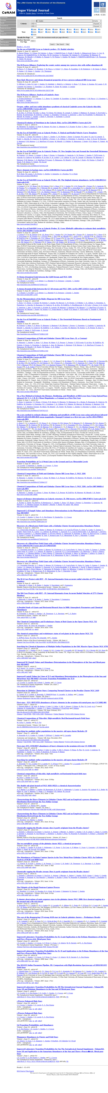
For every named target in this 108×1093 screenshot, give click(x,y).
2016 (34, 32)
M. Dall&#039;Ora (30, 55)
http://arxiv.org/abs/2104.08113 (27, 224)
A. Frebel (56, 69)
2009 (56, 29)
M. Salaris (44, 194)
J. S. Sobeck (21, 863)
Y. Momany (32, 791)
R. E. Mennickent (66, 535)
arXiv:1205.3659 (22, 781)
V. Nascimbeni (54, 585)
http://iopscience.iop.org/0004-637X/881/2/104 (32, 351)
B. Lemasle (66, 113)
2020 (63, 32)
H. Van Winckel (39, 834)
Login (2, 50)
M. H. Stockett (71, 943)
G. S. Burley (72, 613)
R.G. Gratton (56, 650)
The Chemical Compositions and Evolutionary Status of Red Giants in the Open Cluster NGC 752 (57, 622)
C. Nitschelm (73, 555)
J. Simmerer (65, 891)
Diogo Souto (27, 532)
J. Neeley (85, 141)
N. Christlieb (55, 99)
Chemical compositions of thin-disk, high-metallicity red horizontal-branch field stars (51, 774)
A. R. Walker (55, 347)
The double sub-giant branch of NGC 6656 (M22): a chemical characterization (49, 786)
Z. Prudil (69, 53)
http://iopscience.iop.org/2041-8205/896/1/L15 (32, 315)
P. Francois (63, 115)
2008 (49, 29)
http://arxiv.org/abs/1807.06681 (27, 494)
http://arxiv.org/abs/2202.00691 (27, 128)
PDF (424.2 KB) (38, 742)
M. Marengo (94, 55)
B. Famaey (38, 832)
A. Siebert (70, 832)
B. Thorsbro (100, 127)
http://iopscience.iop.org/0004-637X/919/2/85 (32, 147)
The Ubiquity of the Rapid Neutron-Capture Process (38, 887)
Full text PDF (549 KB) (39, 698)
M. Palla (36, 113)
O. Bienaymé (21, 835)
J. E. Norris (56, 847)
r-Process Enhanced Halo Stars (29, 1001)
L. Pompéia (21, 832)
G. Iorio (28, 84)
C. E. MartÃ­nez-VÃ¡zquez (45, 141)
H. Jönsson (45, 127)
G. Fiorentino (64, 55)
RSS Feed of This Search (25, 1071)
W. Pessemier (72, 834)
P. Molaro (75, 708)
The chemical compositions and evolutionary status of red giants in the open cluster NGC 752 (55, 633)
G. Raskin (58, 834)
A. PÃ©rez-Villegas (54, 533)
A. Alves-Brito (75, 188)
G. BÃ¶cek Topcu (23, 638)
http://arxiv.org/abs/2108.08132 (27, 176)
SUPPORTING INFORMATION (58, 589)
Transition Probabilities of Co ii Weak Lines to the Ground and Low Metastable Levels (52, 462)
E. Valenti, (101, 141)
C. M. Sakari (95, 69)
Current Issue (4, 17)
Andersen (20, 708)
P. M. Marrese (30, 141)
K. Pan (75, 535)
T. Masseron (29, 832)
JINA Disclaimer (5, 45)
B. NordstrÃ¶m (29, 708)
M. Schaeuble (21, 613)
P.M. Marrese (31, 192)
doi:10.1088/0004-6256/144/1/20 (28, 727)
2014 (91, 29)
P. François (53, 752)
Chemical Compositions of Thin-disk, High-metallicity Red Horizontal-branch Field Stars (53, 718)
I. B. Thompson (100, 57)
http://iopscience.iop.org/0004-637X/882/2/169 (32, 334)
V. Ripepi (59, 504)
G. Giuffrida (89, 325)
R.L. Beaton (99, 423)
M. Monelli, (88, 478)
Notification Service (6, 28)
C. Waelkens (50, 834)
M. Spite (34, 706)
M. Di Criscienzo (53, 55)
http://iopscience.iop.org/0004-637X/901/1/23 (32, 285)
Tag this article (44, 727)
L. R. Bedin (37, 585)
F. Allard (91, 535)
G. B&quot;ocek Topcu (88, 53)
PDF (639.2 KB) (38, 714)
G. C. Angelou (91, 921)
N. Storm (56, 87)
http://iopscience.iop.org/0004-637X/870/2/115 (32, 410)
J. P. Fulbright (100, 847)
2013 (84, 29)
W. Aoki (81, 973)
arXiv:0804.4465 (22, 961)
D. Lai (42, 973)
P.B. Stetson (33, 194)
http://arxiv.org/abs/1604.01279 (27, 557)
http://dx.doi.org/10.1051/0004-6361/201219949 (33, 712)
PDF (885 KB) (30, 686)
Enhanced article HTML (55, 698)
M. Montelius (21, 127)
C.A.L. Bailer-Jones (93, 973)
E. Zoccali (44, 330)
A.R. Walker (59, 242)
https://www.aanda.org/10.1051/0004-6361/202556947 (35, 76)
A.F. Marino (31, 820)
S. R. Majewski (92, 532)
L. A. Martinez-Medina (39, 533)
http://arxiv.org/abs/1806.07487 (27, 506)
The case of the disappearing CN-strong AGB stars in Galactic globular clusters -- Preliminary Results (58, 917)
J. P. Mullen (37, 57)
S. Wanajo (67, 706)
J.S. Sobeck (21, 1041)
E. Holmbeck (81, 99)
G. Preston (69, 342)
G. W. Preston (55, 57)
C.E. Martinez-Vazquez (86, 427)
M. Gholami (73, 55)
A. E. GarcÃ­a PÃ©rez (70, 530)
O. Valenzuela (66, 533)
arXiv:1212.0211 (22, 756)
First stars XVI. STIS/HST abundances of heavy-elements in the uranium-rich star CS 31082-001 (56, 746)
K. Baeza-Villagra (23, 53)
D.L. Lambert (99, 971)
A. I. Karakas (64, 174)
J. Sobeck (103, 533)
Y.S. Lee (55, 971)
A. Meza (84, 533)
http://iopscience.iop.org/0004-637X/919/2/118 (32, 166)
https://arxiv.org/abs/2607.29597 (27, 61)
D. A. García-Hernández (70, 551)
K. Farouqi (73, 891)
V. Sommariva (68, 585)
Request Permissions (59, 839)
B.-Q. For (38, 722)
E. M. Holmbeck (84, 69)
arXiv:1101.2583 (22, 883)
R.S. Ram (102, 650)
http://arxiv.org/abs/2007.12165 (27, 295)
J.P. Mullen (89, 192)
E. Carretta (44, 650)
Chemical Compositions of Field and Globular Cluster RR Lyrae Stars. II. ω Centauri (52, 338)
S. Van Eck (46, 832)
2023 (84, 32)
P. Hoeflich (54, 1041)
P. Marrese (69, 427)
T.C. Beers (45, 971)
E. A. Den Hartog (46, 517)
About (2, 31)
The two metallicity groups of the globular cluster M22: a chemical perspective (49, 843)
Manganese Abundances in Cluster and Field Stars (37, 1037)
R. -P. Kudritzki (83, 55)
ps (34, 603)
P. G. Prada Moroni (55, 309)
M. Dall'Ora (38, 115)
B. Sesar (98, 328)
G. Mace (85, 127)
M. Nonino (26, 116)
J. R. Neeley (37, 347)
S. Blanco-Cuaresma (24, 533)
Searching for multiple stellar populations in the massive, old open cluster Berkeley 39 (52, 731)
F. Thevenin (49, 116)
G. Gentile (103, 832)
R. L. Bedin (101, 789)
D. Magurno (88, 157)
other (34, 575)
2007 (41, 29)
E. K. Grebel (54, 157)
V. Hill (61, 706)
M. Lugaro (98, 84)
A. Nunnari (45, 57)
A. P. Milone (30, 789)
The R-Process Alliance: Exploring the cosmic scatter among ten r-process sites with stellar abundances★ (60, 65)
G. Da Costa (65, 847)
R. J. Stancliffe (65, 921)
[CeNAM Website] (8, 13)
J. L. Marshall (48, 281)
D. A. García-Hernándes (59, 567)
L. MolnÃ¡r (59, 84)
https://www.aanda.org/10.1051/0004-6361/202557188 (35, 90)
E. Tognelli (92, 309)
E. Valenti (20, 59)
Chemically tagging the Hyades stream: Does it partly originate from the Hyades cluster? (53, 872)
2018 (49, 32)
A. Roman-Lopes (53, 535)
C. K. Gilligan (60, 139)
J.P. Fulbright (63, 1041)
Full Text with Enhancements (33, 947)
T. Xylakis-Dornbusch (24, 99)
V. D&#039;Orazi (59, 53)
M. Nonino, (46, 347)
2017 (41, 32)
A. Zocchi (66, 116)
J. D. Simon (28, 71)
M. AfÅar (33, 638)
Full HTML (27, 714)
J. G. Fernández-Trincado (25, 550)
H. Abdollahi (49, 84)
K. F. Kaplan (70, 127)
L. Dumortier (100, 834)
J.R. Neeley (38, 429)
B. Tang (44, 535)
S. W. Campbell (22, 921)
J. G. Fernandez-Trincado (25, 565)
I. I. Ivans (82, 847)
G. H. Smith (65, 863)
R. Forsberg (31, 127)
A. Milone (65, 905)
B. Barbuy (41, 706)
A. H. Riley (30, 281)
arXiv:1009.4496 (22, 895)
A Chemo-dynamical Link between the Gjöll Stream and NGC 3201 (44, 277)
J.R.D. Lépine (87, 875)
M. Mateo (52, 342)
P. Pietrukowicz (46, 503)
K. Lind (24, 791)
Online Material (59, 714)
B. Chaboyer (34, 139)
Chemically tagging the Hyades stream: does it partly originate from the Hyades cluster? (53, 828)
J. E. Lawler (21, 465)
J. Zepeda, (68, 281)
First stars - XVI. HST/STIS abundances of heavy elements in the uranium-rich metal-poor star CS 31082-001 (62, 702)
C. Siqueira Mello (23, 750)
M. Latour (84, 137)
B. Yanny (51, 973)
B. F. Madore (68, 404)
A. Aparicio (83, 789)
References (26, 698)
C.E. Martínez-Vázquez (49, 192)
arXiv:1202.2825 (22, 795)
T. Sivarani (35, 971)
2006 (34, 29)
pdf (31, 575)
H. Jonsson (91, 113)
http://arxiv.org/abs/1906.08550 (27, 392)
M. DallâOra (44, 139)
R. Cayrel (88, 706)
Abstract (19, 589)
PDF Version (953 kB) (50, 947)
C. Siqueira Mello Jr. (24, 706)
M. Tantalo (72, 57)
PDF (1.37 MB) (30, 617)
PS (67, 997)
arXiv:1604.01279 (23, 575)
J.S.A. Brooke (90, 650)
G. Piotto (29, 585)
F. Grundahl (103, 921)
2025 (98, 32)
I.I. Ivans (60, 973)
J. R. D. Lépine (87, 832)
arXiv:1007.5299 (22, 913)
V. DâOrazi (20, 84)
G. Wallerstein (67, 789)
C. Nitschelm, (83, 535)
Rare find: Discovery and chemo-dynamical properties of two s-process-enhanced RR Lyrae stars (56, 80)
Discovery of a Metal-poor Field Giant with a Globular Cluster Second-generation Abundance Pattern (58, 526)
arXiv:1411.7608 (22, 629)
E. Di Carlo (87, 305)
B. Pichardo (76, 533)
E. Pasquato (29, 834)
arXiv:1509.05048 (23, 603)
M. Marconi (60, 303)
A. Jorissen (54, 832)
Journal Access (4, 25)
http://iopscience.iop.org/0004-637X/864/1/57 (32, 482)
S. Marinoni (21, 141)
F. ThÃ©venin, (35, 330)
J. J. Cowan (68, 517)
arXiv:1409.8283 (22, 658)
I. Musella (52, 504)
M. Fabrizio (42, 53)
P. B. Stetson (93, 141)
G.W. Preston (78, 186)
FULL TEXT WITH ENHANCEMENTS (41, 997)
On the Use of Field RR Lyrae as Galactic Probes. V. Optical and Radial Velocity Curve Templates (57, 133)
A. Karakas (90, 84)
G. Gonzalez (90, 847)
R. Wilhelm (20, 973)
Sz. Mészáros (83, 553)
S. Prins (65, 834)
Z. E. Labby (42, 993)
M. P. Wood (21, 668)
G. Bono (50, 53)
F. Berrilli (76, 53)
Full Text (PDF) (41, 589)
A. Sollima (69, 694)
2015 (98, 29)
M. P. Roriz (20, 174)
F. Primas (75, 706)
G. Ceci (99, 53)
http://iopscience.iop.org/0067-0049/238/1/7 (31, 469)
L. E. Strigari (39, 281)
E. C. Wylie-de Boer (50, 921)
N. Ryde (38, 127)
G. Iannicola (72, 115)
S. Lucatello (67, 650)
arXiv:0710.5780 (22, 983)
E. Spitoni (74, 113)
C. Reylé (94, 551)
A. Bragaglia (21, 650)
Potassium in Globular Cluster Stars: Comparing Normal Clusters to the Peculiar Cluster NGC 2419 (58, 690)
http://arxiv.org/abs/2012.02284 (27, 273)
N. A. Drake (73, 174)
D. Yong (37, 921)
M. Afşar (53, 127)
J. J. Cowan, (47, 465)
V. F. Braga (33, 53)
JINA (2, 39)
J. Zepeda (68, 293)
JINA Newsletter (5, 42)
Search (2, 23)
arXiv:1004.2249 (22, 933)
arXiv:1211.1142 (22, 769)
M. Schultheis (36, 535)
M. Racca (20, 69)
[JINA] (99, 15)
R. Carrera (35, 532)
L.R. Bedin (23, 907)
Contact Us (3, 34)
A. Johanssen (61, 127)
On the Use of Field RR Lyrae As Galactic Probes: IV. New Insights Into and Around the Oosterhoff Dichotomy (62, 151)
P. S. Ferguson (59, 281)
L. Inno (79, 115)
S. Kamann (76, 137)
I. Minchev (62, 832)
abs (31, 1009)
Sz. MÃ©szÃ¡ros (93, 533)
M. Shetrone (54, 532)
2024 (91, 32)
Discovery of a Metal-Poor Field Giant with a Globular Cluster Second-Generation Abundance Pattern (59, 561)
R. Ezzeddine (73, 69)
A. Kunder (44, 307)
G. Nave (55, 465)
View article (21, 617)
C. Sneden (64, 57)
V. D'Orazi (28, 113)
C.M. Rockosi (32, 973)
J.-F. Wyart (45, 943)
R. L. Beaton (81, 402)
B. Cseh (34, 84)
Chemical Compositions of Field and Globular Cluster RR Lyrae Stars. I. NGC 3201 (51, 473)
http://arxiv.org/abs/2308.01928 (27, 118)
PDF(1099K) (40, 839)
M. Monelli (28, 57)
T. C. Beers (64, 69)
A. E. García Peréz (68, 550)
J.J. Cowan (30, 891)
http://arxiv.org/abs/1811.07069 (27, 457)
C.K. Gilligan (46, 190)
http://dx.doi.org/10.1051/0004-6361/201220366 (33, 740)
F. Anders (27, 535)
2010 (63, 29)
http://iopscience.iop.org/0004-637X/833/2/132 (32, 539)
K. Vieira (82, 530)
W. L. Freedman (47, 404)
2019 (56, 32)
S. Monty (103, 69)
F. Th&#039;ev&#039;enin (85, 57)
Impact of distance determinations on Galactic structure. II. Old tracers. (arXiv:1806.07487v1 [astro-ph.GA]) (61, 499)
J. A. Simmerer (37, 1041)
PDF (57, 997)
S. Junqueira (55, 174)
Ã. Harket (20, 71)
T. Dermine (20, 834)
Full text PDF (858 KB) (39, 809)
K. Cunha (89, 530)
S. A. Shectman (59, 613)
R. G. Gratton (29, 694)
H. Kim (78, 127)
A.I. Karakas (39, 891)
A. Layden (63, 328)
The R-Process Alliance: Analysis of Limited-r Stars (38, 95)
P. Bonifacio (56, 708)
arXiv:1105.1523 (22, 853)
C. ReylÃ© (102, 532)
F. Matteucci (83, 113)
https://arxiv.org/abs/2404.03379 (27, 102)
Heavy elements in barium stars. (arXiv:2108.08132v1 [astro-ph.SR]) (45, 170)
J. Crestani (71, 87)
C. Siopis (96, 832)
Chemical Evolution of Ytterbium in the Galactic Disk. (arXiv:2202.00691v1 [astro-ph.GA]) (54, 123)
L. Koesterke (65, 971)
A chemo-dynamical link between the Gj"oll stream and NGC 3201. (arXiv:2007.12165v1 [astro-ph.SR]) (59, 289)
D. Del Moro (42, 55)
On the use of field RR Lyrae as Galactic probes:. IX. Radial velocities (45, 49)
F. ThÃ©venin (97, 155)
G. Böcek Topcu (22, 625)
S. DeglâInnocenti (76, 305)
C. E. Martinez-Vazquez (54, 365)
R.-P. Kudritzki (88, 115)
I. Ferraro (46, 115)
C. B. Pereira (37, 174)
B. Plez (81, 706)
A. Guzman (29, 682)
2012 (77, 29)
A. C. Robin (40, 530)
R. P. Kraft (57, 789)
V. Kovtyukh (100, 113)
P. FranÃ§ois (65, 708)
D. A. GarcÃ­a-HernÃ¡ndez (77, 532)
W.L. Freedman (84, 425)
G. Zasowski (63, 532)
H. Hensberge (82, 834)
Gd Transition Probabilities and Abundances (35, 1025)
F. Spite (48, 706)
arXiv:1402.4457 (22, 672)
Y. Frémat (91, 834)
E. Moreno (48, 530)
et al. (93, 706)
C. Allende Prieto (22, 971)
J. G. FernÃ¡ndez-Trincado (26, 530)
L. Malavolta (21, 585)
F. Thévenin (44, 188)
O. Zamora (97, 530)
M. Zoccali (28, 59)
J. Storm (41, 116)
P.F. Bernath (79, 650)
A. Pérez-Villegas (46, 553)
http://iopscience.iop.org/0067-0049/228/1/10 (32, 521)
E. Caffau (55, 706)
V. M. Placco (48, 69)
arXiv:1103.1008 (22, 867)
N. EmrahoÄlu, (58, 517)
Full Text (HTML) (29, 589)
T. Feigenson (30, 465)
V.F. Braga (49, 113)
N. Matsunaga (98, 115)
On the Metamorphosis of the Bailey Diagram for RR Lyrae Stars (43, 299)
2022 (77, 32)
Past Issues (3, 20)
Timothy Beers (31, 13)
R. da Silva (20, 113)
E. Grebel (58, 190)
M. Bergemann (28, 115)
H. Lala (91, 137)
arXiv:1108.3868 (22, 824)
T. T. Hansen (28, 69)
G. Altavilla (25, 139)
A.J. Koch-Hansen (71, 190)
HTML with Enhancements (56, 809)
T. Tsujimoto (58, 116)
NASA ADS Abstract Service (75, 714)
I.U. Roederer (21, 820)
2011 (70, 29)
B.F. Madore (21, 427)
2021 (70, 32)
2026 (34, 35)
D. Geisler (20, 535)
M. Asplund (92, 789)
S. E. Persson (60, 342)
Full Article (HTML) (29, 839)
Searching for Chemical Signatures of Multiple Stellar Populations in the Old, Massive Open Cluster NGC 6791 (62, 646)
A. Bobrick (67, 84)
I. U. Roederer (38, 69)
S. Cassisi (75, 789)
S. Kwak (94, 139)
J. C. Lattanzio (78, 921)
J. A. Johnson (44, 532)
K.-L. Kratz (48, 891)
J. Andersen (94, 750)
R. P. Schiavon (58, 530)
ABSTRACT (21, 997)
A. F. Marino (21, 789)
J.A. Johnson (70, 973)
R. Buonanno (38, 305)
